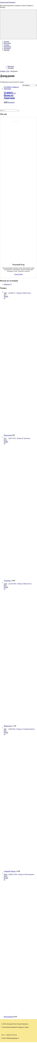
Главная (6, 41)
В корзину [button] (11, 102)
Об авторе (7, 48)
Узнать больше (18, 274)
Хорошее (7, 284)
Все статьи (7, 43)
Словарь (6, 45)
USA (7, 71)
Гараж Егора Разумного (7, 2)
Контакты (11, 66)
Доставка (11, 68)
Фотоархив (7, 46)
